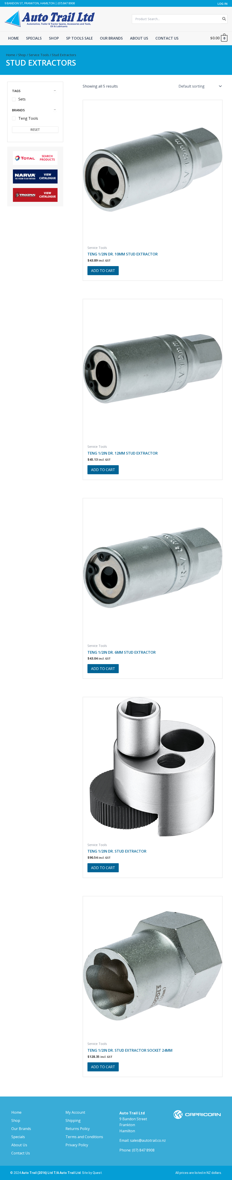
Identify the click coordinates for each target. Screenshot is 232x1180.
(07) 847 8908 (143, 1150)
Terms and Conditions (84, 1137)
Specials (18, 1137)
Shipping (73, 1120)
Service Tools (39, 54)
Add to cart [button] (103, 270)
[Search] (224, 19)
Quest (97, 1173)
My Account (75, 1112)
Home (10, 54)
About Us (19, 1145)
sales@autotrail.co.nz (148, 1140)
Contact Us (20, 1153)
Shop (22, 54)
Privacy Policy (76, 1145)
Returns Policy (77, 1128)
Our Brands (21, 1128)
